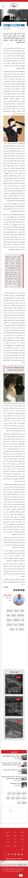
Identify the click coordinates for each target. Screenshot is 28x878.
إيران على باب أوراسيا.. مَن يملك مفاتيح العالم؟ (12, 770)
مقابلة (15, 846)
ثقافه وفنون (7, 835)
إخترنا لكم (19, 780)
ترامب (9, 793)
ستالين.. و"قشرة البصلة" (15, 783)
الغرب (22, 620)
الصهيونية (13, 615)
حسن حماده (18, 685)
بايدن (14, 793)
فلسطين (12, 629)
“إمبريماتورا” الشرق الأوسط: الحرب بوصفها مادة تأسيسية (15, 734)
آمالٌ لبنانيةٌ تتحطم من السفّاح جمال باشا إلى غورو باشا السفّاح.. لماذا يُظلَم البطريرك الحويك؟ (14, 690)
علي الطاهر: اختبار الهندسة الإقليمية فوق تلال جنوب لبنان (12, 757)
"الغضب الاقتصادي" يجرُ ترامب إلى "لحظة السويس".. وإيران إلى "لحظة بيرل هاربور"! (11, 764)
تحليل (19, 759)
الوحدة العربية (9, 625)
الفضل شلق (22, 29)
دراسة (18, 677)
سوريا (8, 798)
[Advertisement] (14, 645)
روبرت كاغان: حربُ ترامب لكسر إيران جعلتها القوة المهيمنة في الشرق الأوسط (11, 777)
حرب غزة (24, 798)
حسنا (21, 875)
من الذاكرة (8, 846)
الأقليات (22, 611)
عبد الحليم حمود (17, 729)
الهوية (16, 625)
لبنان (19, 803)
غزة (16, 629)
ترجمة (14, 780)
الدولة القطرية (9, 611)
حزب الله (18, 798)
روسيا (12, 798)
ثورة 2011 (21, 629)
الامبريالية (16, 611)
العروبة (8, 615)
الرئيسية (22, 832)
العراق (22, 835)
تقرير (22, 842)
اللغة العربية (21, 625)
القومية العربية (16, 620)
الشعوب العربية (21, 615)
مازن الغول (18, 707)
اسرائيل (18, 793)
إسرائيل (24, 793)
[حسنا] (26, 872)
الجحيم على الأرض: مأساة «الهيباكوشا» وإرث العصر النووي (14, 712)
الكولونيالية (9, 620)
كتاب (22, 846)
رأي (18, 721)
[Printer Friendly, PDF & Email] (5, 587)
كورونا (22, 849)
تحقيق (22, 839)
